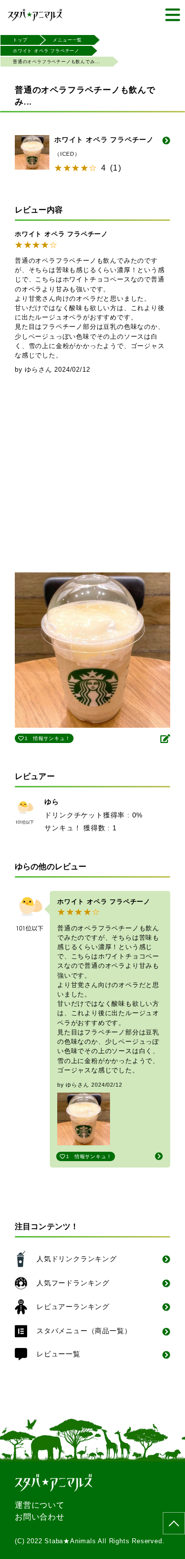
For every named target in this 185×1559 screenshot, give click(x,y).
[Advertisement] (92, 475)
